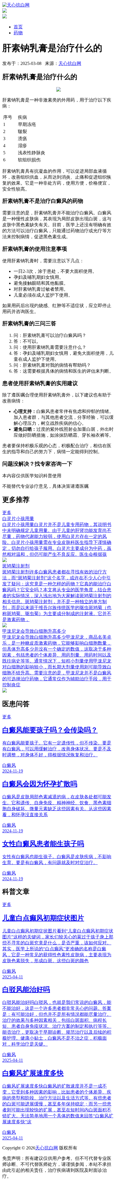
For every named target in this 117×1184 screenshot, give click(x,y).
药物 (18, 32)
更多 (6, 512)
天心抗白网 (69, 63)
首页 (18, 26)
